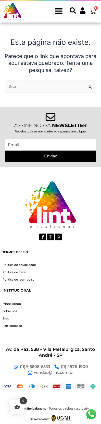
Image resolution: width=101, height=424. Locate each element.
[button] (58, 10)
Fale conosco (12, 326)
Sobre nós (9, 311)
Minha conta (11, 304)
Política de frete (13, 272)
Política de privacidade (19, 265)
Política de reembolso (18, 279)
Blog (5, 318)
